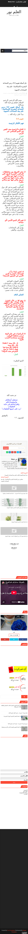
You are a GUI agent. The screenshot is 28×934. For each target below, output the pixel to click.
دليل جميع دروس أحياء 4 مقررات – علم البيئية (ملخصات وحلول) (15, 493)
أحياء (15, 93)
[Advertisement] (14, 32)
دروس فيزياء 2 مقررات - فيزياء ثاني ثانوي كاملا (17, 723)
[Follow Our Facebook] (23, 639)
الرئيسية (25, 790)
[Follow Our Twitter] (14, 639)
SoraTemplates (11, 930)
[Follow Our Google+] (5, 639)
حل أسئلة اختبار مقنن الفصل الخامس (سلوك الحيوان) (17, 507)
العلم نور (14, 11)
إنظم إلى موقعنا (13, 635)
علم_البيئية (16, 94)
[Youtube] (11, 5)
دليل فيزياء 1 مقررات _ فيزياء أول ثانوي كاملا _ (17, 713)
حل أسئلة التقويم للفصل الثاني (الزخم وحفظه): (11, 727)
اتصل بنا (25, 794)
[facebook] (17, 6)
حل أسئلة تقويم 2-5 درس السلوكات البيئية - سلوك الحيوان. (16, 536)
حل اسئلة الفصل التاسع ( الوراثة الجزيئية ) (12, 716)
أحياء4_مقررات (10, 93)
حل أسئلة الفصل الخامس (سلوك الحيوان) (19, 522)
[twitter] (14, 6)
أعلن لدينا (25, 791)
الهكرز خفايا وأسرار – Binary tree (17, 1)
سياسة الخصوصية (23, 792)
